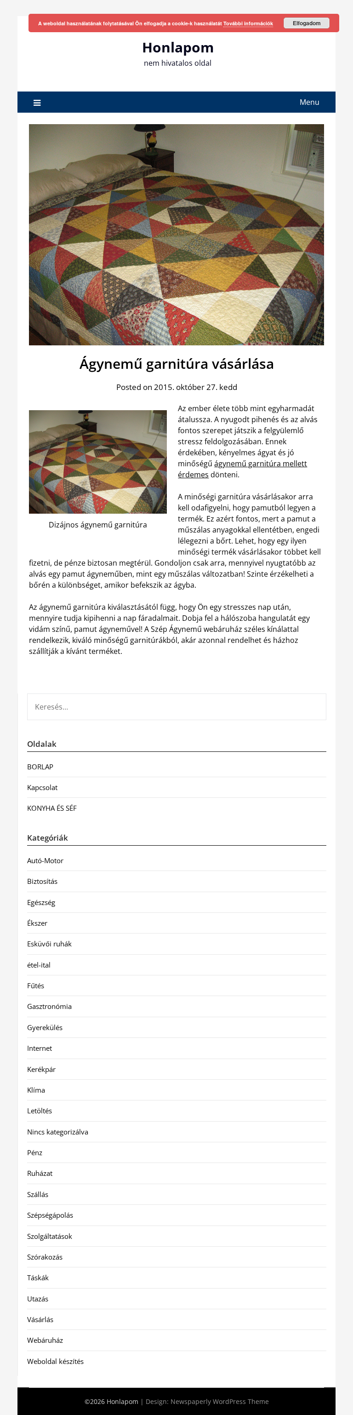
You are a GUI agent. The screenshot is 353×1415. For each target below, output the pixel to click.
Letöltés (39, 1110)
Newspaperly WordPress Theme (220, 1401)
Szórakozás (45, 1256)
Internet (39, 1048)
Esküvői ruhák (49, 943)
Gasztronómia (49, 1006)
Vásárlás (40, 1319)
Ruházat (39, 1173)
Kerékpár (41, 1069)
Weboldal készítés (55, 1361)
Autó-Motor (45, 860)
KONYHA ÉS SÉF (52, 808)
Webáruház (45, 1340)
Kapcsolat (42, 787)
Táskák (38, 1277)
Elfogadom (307, 23)
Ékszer (37, 923)
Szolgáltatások (49, 1236)
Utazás (37, 1298)
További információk (248, 23)
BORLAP (40, 766)
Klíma (36, 1089)
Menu (309, 102)
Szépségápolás (50, 1215)
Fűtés (35, 985)
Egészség (41, 902)
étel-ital (39, 964)
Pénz (34, 1152)
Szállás (37, 1194)
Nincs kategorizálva (57, 1131)
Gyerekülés (45, 1027)
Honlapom (178, 47)
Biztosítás (42, 881)
